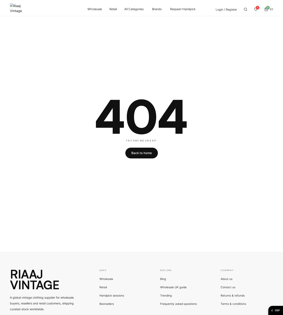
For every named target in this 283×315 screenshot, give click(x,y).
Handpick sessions (111, 295)
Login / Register (226, 9)
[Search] (245, 9)
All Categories (134, 9)
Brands (157, 9)
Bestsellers (106, 303)
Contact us (228, 287)
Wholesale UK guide (173, 287)
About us (226, 279)
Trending (166, 295)
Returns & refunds (233, 295)
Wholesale (94, 9)
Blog (163, 279)
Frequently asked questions (178, 303)
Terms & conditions (233, 303)
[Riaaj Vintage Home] (16, 9)
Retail (113, 9)
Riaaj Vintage (34, 279)
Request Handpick (183, 9)
